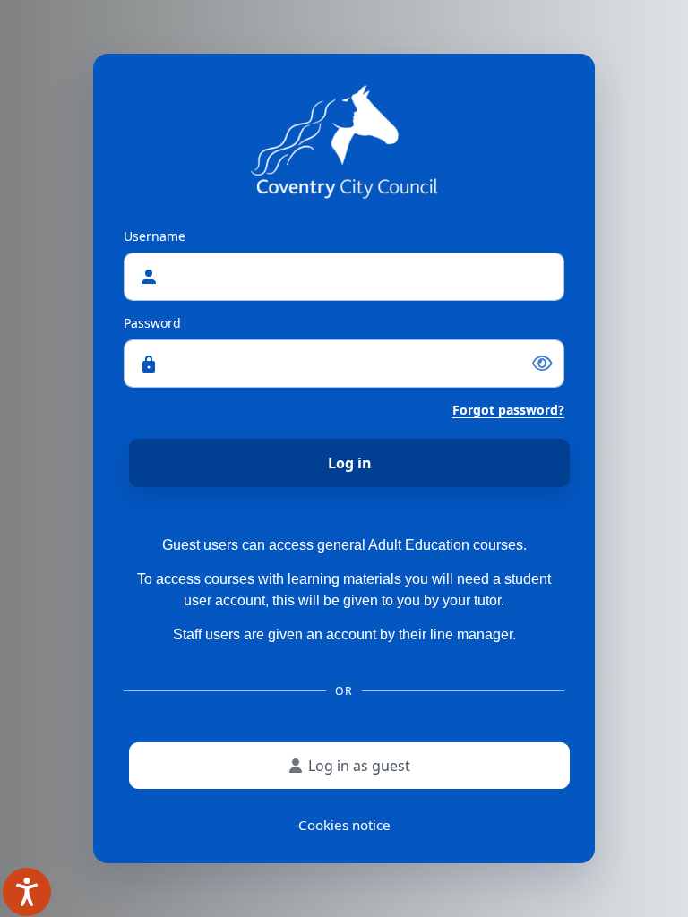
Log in (350, 463)
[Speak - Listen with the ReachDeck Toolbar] (27, 892)
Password (152, 322)
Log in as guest (359, 766)
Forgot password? (508, 409)
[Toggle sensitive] (542, 363)
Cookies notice (344, 825)
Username (154, 235)
